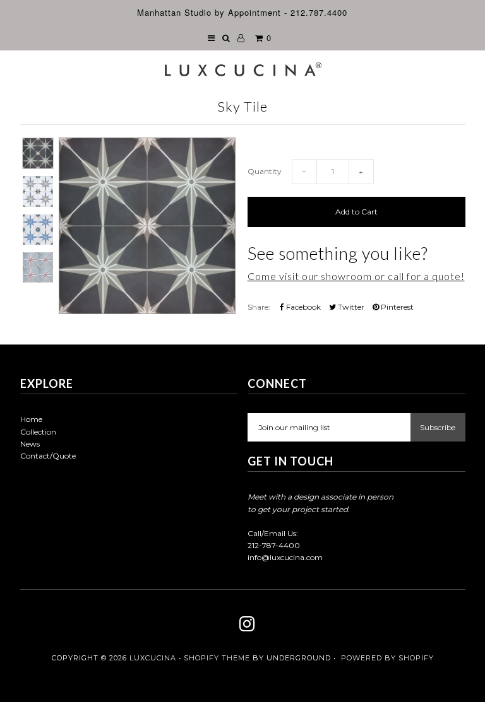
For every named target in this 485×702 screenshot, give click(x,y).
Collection (38, 431)
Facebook (302, 307)
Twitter (350, 307)
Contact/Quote (48, 455)
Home (31, 419)
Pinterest (396, 307)
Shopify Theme (217, 657)
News (30, 443)
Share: (259, 307)
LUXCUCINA (152, 657)
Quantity (265, 171)
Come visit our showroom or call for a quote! (356, 276)
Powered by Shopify (387, 657)
